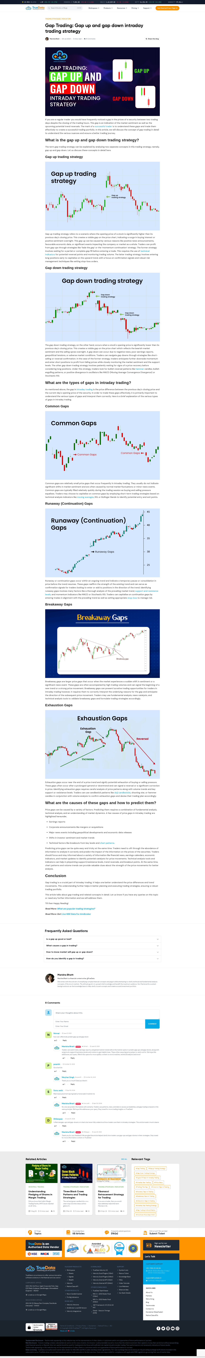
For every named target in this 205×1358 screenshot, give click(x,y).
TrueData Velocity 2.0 (100, 1270)
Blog (147, 1302)
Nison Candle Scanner (74, 1294)
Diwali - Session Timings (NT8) (101, 1312)
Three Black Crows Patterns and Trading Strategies (75, 1194)
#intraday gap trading (143, 1182)
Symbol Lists (123, 1270)
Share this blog (153, 39)
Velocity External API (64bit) (103, 1283)
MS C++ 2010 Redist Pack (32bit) (102, 1295)
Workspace (71, 1270)
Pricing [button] (134, 8)
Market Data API (72, 1286)
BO (111, 1326)
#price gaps (158, 1182)
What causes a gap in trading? (61, 946)
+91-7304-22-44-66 (153, 1268)
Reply (65, 1040)
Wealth (71, 1280)
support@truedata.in (153, 1278)
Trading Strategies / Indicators (58, 19)
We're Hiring (150, 1299)
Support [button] (146, 8)
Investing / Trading (36, 1187)
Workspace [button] (93, 8)
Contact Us (150, 1309)
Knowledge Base (124, 1277)
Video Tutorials (124, 1283)
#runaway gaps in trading (144, 1192)
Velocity (69, 1283)
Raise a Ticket (124, 1273)
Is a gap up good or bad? (59, 939)
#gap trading (140, 1168)
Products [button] (107, 8)
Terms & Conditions (67, 1326)
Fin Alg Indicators (73, 1297)
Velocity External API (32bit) (102, 1280)
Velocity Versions (73, 1305)
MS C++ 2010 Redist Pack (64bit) (102, 1300)
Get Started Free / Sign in (167, 8)
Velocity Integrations (74, 1311)
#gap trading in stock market (145, 1210)
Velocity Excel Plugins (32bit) (103, 1273)
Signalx (71, 1277)
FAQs (121, 1280)
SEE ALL (124, 1159)
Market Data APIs (152, 1315)
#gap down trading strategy (145, 1173)
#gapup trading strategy (156, 1168)
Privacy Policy (81, 1326)
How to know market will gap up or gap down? (69, 952)
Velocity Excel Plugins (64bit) (103, 1277)
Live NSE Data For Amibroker (76, 914)
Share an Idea (123, 1290)
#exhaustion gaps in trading (145, 1201)
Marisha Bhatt (54, 39)
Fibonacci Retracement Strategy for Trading (111, 1194)
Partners (149, 1296)
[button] (65, 8)
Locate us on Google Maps (37, 1295)
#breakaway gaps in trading (145, 1196)
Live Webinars (124, 1286)
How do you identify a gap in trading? (65, 959)
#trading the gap (142, 1187)
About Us (149, 1292)
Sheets (71, 1273)
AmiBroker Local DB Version (77, 1308)
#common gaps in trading (160, 1187)
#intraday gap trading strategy (146, 1205)
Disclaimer (92, 1326)
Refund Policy (103, 1326)
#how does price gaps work (145, 1215)
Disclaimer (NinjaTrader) (154, 1312)
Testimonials (150, 1306)
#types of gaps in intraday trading (147, 1178)
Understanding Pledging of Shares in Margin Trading (40, 1194)
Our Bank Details (125, 1293)
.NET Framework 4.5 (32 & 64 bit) (103, 1306)
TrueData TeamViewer (100, 1291)
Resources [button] (121, 8)
